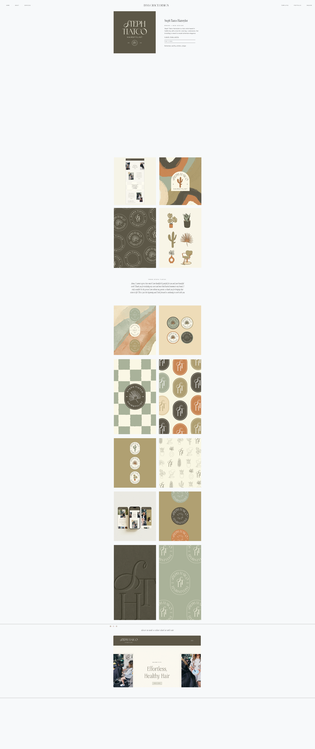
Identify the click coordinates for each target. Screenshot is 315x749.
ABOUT (17, 5)
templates (285, 5)
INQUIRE (309, 5)
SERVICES (27, 5)
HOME (8, 5)
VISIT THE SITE (171, 37)
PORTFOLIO (297, 5)
